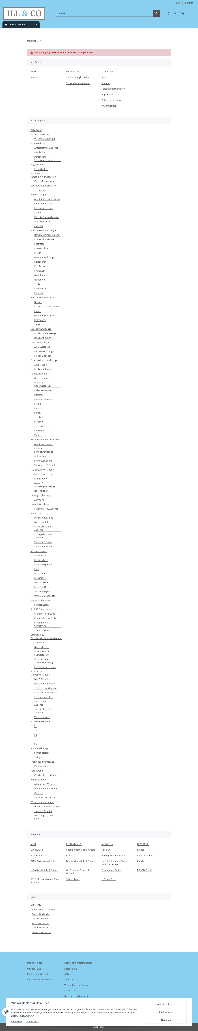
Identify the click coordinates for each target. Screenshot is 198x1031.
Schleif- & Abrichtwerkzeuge (45, 609)
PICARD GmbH (144, 870)
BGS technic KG (39, 855)
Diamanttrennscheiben (46, 618)
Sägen (37, 412)
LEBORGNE (142, 844)
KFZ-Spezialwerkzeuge (42, 469)
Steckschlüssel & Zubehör (43, 711)
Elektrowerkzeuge (40, 342)
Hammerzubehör (43, 399)
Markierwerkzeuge (40, 513)
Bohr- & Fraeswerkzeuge (43, 230)
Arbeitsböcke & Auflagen (47, 199)
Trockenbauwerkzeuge (42, 761)
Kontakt (189, 2)
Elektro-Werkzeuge (44, 351)
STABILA (106, 849)
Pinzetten (39, 408)
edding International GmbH (80, 849)
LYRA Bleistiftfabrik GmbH (44, 870)
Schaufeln (39, 190)
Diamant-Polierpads (44, 613)
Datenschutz (32, 1021)
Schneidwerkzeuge (44, 426)
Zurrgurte (39, 499)
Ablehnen (166, 1020)
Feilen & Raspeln (43, 390)
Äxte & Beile (40, 364)
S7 (35, 739)
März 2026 (36, 905)
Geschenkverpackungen (46, 775)
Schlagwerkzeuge (43, 460)
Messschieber (41, 582)
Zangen (38, 435)
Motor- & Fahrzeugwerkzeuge (44, 485)
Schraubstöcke (42, 752)
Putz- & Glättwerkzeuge (46, 216)
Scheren (38, 421)
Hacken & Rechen (43, 369)
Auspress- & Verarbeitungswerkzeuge (43, 175)
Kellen (37, 212)
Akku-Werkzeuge (43, 346)
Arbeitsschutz (38, 143)
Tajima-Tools (72, 879)
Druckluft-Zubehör (44, 337)
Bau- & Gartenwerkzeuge (43, 185)
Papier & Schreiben (41, 600)
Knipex (140, 849)
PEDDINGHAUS (73, 844)
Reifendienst (40, 490)
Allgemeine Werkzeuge (46, 784)
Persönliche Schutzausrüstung (43, 158)
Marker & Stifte (42, 522)
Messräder (39, 577)
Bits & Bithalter (42, 679)
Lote (36, 568)
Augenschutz (37, 164)
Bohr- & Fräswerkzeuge (43, 297)
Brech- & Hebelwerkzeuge (43, 384)
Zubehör (38, 225)
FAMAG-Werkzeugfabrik (43, 861)
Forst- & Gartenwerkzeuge (44, 360)
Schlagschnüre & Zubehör (43, 536)
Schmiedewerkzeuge (45, 666)
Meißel (37, 403)
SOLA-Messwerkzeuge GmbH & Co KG (45, 881)
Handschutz (40, 152)
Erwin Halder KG (145, 855)
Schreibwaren (41, 604)
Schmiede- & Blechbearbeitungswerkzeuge (46, 636)
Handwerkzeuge (39, 373)
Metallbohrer (41, 275)
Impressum (16, 1021)
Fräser (37, 252)
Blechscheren (41, 647)
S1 (35, 725)
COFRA (69, 855)
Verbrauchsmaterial (44, 797)
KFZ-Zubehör (41, 478)
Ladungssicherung (40, 495)
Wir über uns (73, 71)
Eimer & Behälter (43, 203)
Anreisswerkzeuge (43, 444)
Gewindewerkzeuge (44, 257)
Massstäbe (39, 573)
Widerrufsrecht (109, 105)
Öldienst (38, 793)
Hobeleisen (40, 456)
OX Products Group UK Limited (78, 872)
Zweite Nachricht (41, 914)
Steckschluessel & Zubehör (43, 703)
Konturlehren (41, 559)
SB (35, 743)
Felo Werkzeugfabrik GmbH (80, 861)
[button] (168, 13)
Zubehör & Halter (43, 542)
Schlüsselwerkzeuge (44, 692)
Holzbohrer (40, 261)
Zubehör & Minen (43, 546)
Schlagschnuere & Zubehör (43, 528)
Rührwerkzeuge (42, 221)
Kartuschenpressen (44, 181)
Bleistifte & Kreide (43, 517)
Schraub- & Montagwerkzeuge (40, 673)
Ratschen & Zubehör (45, 683)
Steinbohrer (40, 288)
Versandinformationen (78, 83)
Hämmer (38, 394)
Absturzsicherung (40, 134)
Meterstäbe (40, 586)
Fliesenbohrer (41, 248)
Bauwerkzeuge (38, 194)
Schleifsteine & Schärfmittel (42, 624)
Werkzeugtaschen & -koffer (45, 817)
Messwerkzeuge (39, 551)
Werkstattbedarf (39, 779)
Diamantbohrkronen (44, 239)
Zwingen (38, 757)
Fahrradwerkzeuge (44, 474)
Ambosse (39, 642)
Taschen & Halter (43, 810)
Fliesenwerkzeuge (43, 208)
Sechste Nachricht (41, 932)
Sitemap (106, 83)
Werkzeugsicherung (44, 138)
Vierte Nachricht (40, 923)
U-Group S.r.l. (109, 879)
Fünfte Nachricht (40, 927)
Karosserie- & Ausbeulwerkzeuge (44, 661)
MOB (33, 844)
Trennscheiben (42, 630)
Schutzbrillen (41, 168)
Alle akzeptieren (165, 1004)
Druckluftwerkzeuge (41, 328)
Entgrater (39, 243)
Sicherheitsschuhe (40, 721)
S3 (35, 734)
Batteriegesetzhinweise (114, 100)
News (177, 2)
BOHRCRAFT (37, 849)
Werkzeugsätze (42, 716)
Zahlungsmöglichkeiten (78, 77)
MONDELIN (107, 844)
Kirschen (141, 861)
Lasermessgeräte (43, 564)
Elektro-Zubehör (42, 355)
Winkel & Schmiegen (45, 595)
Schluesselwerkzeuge (45, 688)
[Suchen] (156, 13)
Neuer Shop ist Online (43, 909)
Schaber (38, 417)
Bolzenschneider (43, 378)
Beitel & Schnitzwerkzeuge (43, 450)
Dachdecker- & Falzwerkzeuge (42, 653)
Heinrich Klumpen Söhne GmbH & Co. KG (115, 863)
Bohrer (37, 302)
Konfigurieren (166, 1012)
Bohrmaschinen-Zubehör (47, 234)
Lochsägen (39, 270)
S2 (35, 730)
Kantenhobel (41, 766)
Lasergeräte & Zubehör (46, 508)
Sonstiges (39, 430)
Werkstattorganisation (42, 802)
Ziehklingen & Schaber (46, 465)
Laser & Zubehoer (40, 504)
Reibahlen (39, 279)
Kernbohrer (40, 266)
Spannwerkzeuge (39, 748)
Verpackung (37, 770)
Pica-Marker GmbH (111, 870)
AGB (104, 77)
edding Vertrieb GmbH (113, 855)
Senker (37, 284)
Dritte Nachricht (40, 918)
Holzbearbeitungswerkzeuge (45, 439)
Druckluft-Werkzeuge (45, 333)
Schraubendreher (43, 697)
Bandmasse (40, 555)
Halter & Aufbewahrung (46, 806)
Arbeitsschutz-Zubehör (46, 147)
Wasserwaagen (42, 591)
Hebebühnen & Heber (45, 788)
